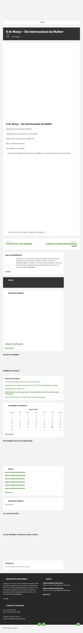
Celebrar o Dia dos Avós (14, 344)
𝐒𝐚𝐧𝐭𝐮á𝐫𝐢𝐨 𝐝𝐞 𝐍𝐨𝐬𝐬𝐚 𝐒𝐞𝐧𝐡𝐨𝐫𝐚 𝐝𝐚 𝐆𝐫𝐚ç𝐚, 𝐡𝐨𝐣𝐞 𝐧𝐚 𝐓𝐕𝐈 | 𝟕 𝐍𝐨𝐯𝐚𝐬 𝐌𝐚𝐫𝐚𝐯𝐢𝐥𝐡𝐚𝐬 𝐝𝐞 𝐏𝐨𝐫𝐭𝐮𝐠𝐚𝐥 (31, 385)
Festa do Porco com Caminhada (19, 244)
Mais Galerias (9, 348)
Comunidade (24, 232)
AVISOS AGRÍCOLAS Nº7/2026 (15, 485)
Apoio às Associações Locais (12, 566)
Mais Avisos (9, 492)
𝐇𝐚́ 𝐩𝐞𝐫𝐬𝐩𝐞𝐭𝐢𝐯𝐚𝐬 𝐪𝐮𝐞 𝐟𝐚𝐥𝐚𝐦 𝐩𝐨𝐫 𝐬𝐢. (15, 389)
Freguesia (31, 232)
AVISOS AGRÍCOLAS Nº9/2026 (15, 479)
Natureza (27, 566)
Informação (67, 585)
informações (16, 37)
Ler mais (6, 599)
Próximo (74, 241)
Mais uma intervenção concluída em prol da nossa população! (25, 397)
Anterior (9, 241)
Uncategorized (40, 232)
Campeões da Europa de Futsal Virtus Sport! (61, 245)
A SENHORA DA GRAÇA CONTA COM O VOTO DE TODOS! (22, 382)
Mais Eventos (9, 434)
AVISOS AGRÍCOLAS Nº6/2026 (15, 488)
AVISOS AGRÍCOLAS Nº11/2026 (15, 472)
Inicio (8, 37)
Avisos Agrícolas (58, 585)
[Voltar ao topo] (78, 624)
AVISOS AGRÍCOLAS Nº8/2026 (15, 482)
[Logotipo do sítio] (41, 16)
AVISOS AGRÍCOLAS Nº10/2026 (15, 475)
